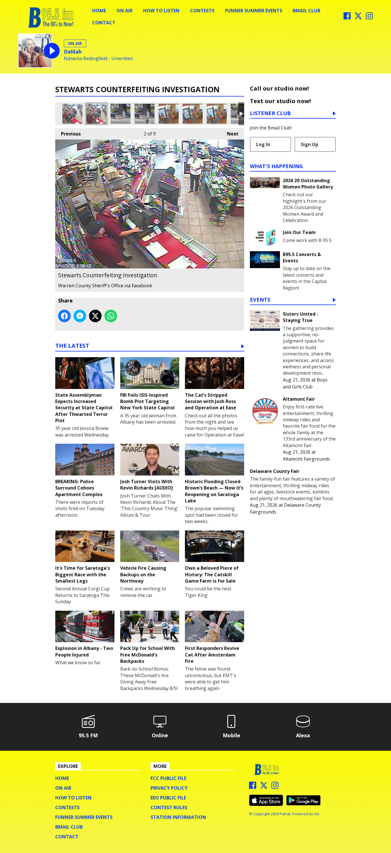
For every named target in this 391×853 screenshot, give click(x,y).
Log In (263, 144)
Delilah (73, 51)
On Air (124, 10)
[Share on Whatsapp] (110, 316)
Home (99, 10)
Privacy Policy (169, 788)
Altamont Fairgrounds (306, 459)
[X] (358, 18)
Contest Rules (169, 807)
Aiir (316, 813)
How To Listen (161, 10)
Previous (68, 134)
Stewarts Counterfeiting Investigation (72, 114)
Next (229, 134)
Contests (202, 10)
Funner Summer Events (253, 10)
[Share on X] (95, 316)
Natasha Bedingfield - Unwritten (98, 59)
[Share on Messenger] (80, 316)
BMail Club (306, 10)
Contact (103, 22)
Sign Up (309, 144)
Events (260, 300)
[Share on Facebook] (64, 316)
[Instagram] (369, 18)
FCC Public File (168, 778)
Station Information (178, 817)
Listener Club (270, 114)
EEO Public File (168, 798)
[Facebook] (347, 18)
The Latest (72, 346)
